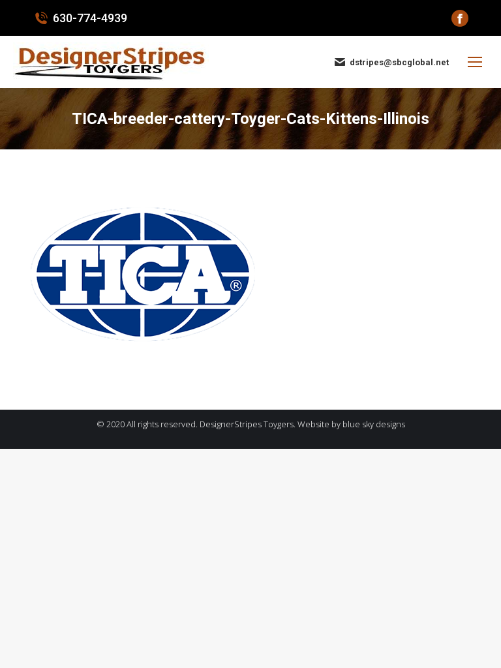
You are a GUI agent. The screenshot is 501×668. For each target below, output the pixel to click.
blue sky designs (373, 424)
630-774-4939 (90, 18)
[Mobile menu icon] (475, 62)
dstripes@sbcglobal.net (399, 62)
